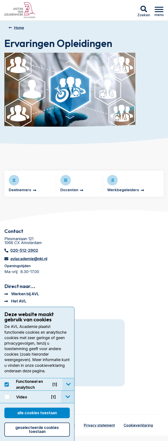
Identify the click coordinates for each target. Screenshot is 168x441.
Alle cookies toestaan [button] (37, 412)
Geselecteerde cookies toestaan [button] (37, 429)
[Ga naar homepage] (19, 10)
